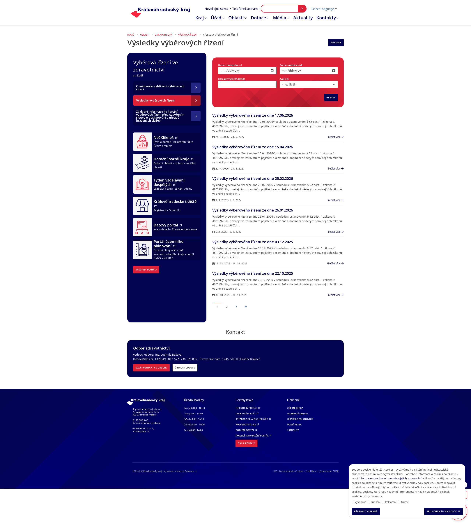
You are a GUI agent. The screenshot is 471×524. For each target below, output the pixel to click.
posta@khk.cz (140, 431)
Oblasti (236, 18)
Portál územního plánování (168, 243)
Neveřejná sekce (217, 8)
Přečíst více (334, 137)
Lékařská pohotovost (300, 419)
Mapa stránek (286, 471)
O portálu (174, 210)
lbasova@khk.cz (143, 359)
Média (279, 18)
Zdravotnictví (163, 34)
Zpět (139, 75)
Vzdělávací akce (163, 189)
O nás (178, 189)
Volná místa (294, 424)
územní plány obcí (165, 250)
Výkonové (360, 502)
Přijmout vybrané (365, 511)
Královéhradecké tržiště (175, 201)
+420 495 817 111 (141, 428)
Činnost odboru (185, 367)
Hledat (330, 97)
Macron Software (185, 471)
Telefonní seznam (245, 8)
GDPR (336, 471)
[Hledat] (302, 8)
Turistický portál (247, 408)
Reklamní (390, 502)
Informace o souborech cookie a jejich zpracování (390, 478)
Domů (130, 34)
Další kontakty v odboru (151, 367)
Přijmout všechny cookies (443, 511)
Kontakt (336, 42)
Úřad (216, 18)
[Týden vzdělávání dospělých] (142, 184)
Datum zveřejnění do (291, 65)
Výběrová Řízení (187, 34)
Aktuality (303, 18)
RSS (275, 471)
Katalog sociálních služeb (252, 419)
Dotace (258, 18)
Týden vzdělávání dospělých (169, 182)
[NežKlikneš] (142, 141)
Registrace (160, 210)
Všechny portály (146, 269)
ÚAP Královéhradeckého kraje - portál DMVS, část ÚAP (174, 254)
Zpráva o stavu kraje (184, 229)
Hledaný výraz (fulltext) (231, 79)
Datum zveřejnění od (230, 65)
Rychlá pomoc (162, 142)
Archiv (188, 189)
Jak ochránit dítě (183, 142)
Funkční (375, 502)
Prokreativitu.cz (246, 424)
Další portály (246, 443)
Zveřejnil (284, 79)
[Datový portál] (142, 227)
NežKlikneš (164, 137)
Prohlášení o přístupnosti (318, 471)
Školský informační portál (252, 435)
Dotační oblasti (163, 163)
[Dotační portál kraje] (142, 163)
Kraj (199, 18)
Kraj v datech (162, 229)
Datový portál (166, 225)
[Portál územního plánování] (142, 249)
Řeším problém (163, 146)
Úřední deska (295, 408)
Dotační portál (245, 430)
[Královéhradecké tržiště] (142, 205)
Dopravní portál (246, 413)
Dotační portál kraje (172, 158)
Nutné (405, 502)
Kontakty (326, 18)
